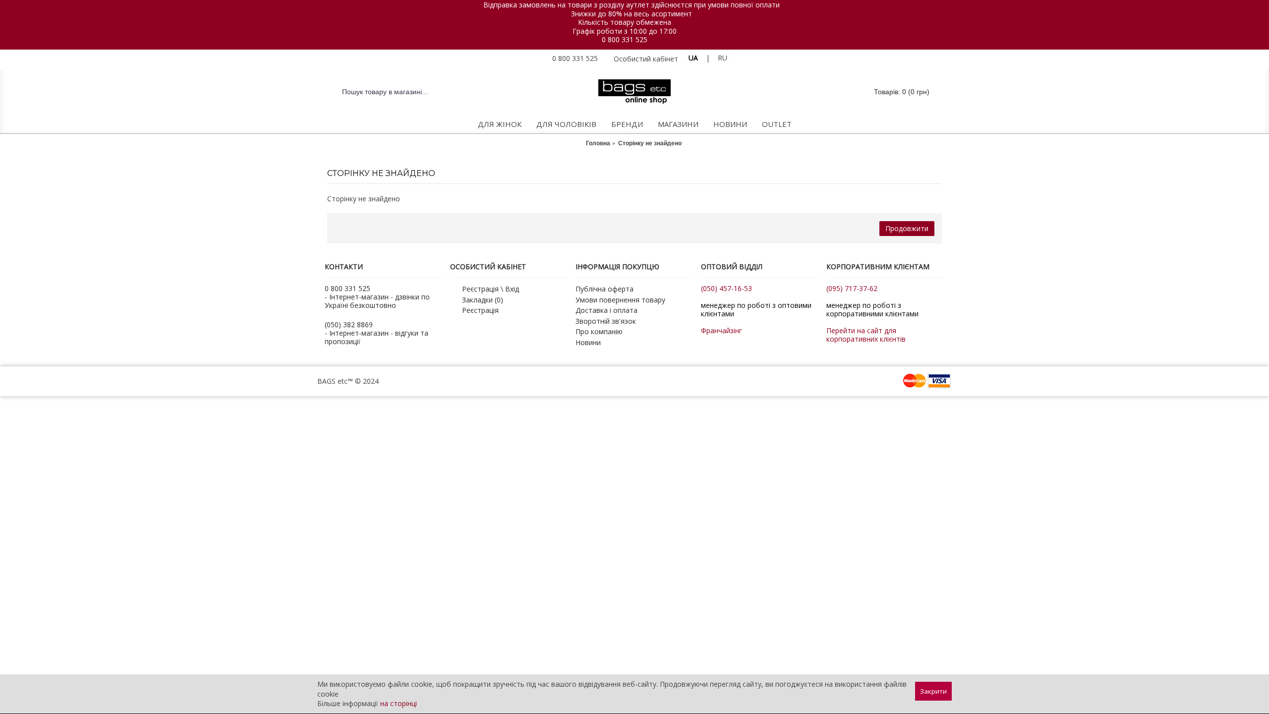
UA (693, 57)
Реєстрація (480, 310)
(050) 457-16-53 (726, 288)
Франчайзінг (721, 330)
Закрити (933, 691)
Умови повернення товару (620, 299)
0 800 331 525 (624, 39)
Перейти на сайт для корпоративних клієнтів (866, 335)
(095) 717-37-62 (851, 288)
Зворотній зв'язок (606, 321)
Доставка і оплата (606, 310)
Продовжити (906, 228)
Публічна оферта (605, 289)
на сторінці (398, 703)
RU (722, 57)
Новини (588, 342)
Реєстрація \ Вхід (490, 289)
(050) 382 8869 (349, 324)
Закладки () (482, 299)
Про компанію (599, 331)
